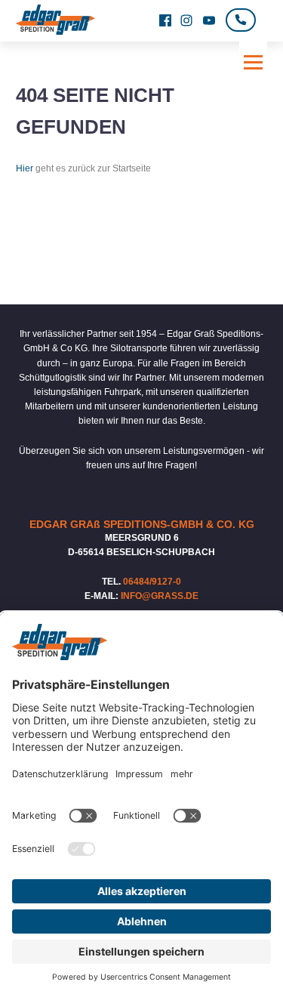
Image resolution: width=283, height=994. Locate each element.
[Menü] (253, 62)
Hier (24, 168)
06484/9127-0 (152, 581)
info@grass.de (159, 596)
